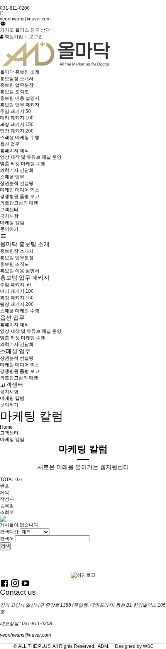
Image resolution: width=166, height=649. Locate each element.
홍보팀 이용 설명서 (19, 98)
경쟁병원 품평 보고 (19, 196)
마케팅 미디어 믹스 (19, 190)
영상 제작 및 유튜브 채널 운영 (30, 157)
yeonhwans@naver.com (25, 19)
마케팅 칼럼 (12, 222)
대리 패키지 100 (17, 118)
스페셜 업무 (12, 176)
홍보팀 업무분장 (17, 85)
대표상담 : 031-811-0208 (26, 623)
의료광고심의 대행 (19, 203)
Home (6, 427)
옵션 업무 (10, 144)
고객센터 (9, 209)
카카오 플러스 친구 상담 (25, 30)
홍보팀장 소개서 (17, 78)
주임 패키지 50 (15, 111)
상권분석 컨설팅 (17, 183)
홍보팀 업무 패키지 (19, 104)
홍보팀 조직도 (14, 91)
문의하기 (9, 229)
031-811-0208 (15, 8)
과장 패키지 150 (17, 124)
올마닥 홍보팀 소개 (19, 72)
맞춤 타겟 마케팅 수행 (22, 163)
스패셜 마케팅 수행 (19, 137)
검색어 (7, 539)
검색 (5, 546)
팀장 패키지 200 (17, 131)
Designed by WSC (134, 646)
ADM (103, 646)
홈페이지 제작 (14, 150)
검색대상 (9, 532)
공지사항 (9, 216)
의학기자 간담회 (17, 170)
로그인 (36, 36)
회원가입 (13, 36)
